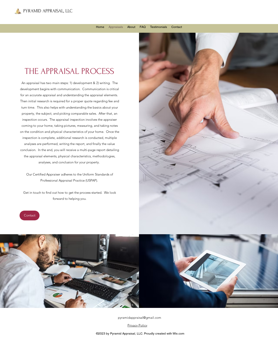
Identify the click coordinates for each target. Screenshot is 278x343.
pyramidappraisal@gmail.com (139, 317)
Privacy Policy (137, 325)
